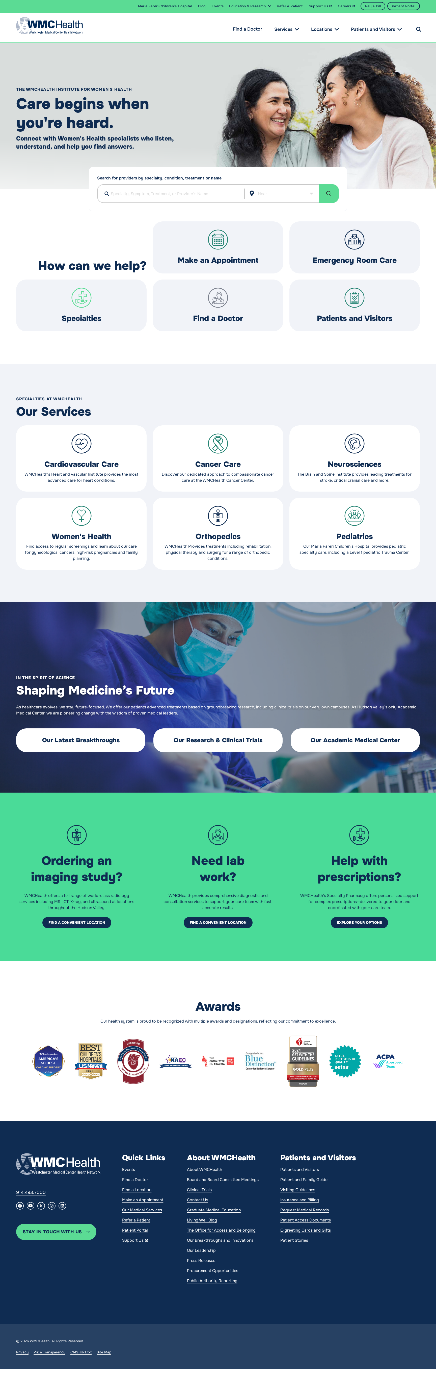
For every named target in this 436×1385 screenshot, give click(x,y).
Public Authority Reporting (212, 1280)
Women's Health (81, 536)
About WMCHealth (204, 1169)
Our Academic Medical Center (355, 740)
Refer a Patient (136, 1220)
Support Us (133, 1240)
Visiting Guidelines (297, 1189)
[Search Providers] (329, 193)
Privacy (22, 1352)
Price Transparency (49, 1352)
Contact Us (197, 1200)
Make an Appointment (218, 260)
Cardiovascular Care (81, 464)
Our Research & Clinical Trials (218, 740)
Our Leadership (201, 1250)
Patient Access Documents (305, 1220)
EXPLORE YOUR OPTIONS (359, 922)
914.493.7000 (31, 1192)
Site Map (104, 1352)
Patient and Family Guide (304, 1179)
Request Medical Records (304, 1210)
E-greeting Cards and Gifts (305, 1230)
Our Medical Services (142, 1210)
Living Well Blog (202, 1220)
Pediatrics (354, 536)
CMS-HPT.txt (81, 1352)
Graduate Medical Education (214, 1210)
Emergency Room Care (355, 260)
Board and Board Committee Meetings (223, 1179)
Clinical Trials (199, 1189)
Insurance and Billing (299, 1200)
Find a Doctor (247, 29)
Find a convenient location (76, 922)
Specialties (81, 318)
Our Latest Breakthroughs (81, 740)
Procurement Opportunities (212, 1270)
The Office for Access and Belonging (221, 1230)
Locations (321, 29)
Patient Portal (135, 1230)
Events (128, 1169)
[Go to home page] (58, 1164)
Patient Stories (294, 1240)
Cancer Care (218, 464)
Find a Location (136, 1189)
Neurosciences (354, 464)
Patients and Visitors (373, 29)
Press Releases (201, 1260)
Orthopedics (218, 536)
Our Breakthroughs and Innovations (220, 1240)
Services (283, 29)
